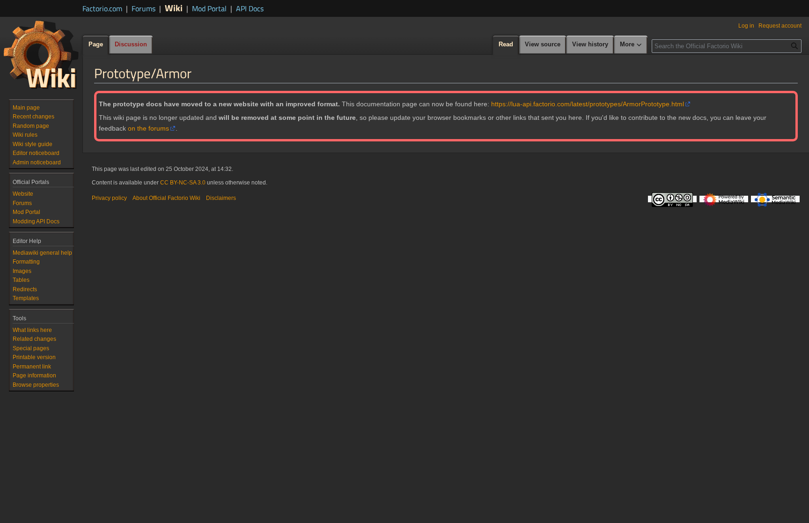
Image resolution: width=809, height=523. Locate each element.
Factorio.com (102, 8)
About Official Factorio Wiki (166, 198)
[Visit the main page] (41, 54)
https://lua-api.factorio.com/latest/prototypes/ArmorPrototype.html (587, 104)
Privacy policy (109, 198)
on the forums (148, 128)
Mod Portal (209, 8)
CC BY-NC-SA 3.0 (183, 182)
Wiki (174, 8)
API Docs (250, 8)
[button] (631, 45)
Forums (143, 8)
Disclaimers (221, 198)
